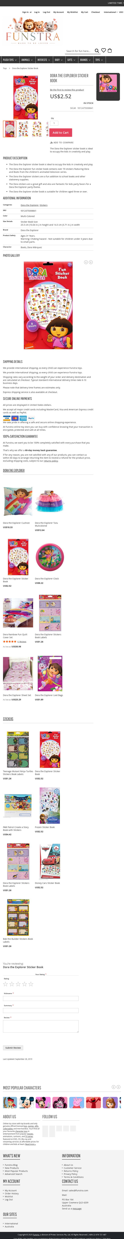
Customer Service (73, 1168)
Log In (37, 12)
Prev (86, 262)
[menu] (62, 59)
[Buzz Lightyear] (101, 1102)
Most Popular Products (16, 1171)
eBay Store (66, 1128)
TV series (29, 1136)
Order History (12, 1193)
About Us (68, 1164)
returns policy (51, 460)
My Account (58, 12)
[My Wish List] (102, 51)
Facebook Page (52, 1128)
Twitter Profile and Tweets (59, 1128)
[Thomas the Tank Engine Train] (84, 1102)
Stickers (43, 205)
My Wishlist (72, 12)
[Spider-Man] (50, 1102)
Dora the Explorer (30, 205)
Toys (5, 68)
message (77, 1208)
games (31, 1126)
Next (91, 262)
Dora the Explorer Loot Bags (49, 695)
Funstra (36, 1235)
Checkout (95, 12)
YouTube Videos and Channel (45, 1128)
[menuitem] (9, 59)
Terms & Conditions (74, 1177)
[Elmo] (17, 1102)
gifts (36, 1126)
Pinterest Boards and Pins (73, 1128)
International (11, 1223)
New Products (12, 1168)
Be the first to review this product (67, 89)
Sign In (25, 12)
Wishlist (9, 1196)
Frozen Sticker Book (45, 827)
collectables (8, 1128)
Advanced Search (13, 1174)
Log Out (46, 12)
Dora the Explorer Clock (47, 578)
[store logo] (32, 30)
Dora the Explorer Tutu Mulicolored (46, 524)
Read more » (30, 1144)
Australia (9, 1226)
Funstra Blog (11, 1164)
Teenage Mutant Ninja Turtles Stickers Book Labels (18, 773)
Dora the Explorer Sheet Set (17, 695)
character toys (21, 1131)
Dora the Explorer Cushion (16, 522)
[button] (111, 12)
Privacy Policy (70, 1174)
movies (30, 1134)
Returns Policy (71, 1171)
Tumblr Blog (45, 1134)
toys (25, 1126)
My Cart (84, 12)
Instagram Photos (52, 1134)
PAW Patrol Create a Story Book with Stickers (16, 828)
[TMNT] (67, 1102)
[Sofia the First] (33, 1102)
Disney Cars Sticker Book (47, 883)
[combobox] (83, 51)
